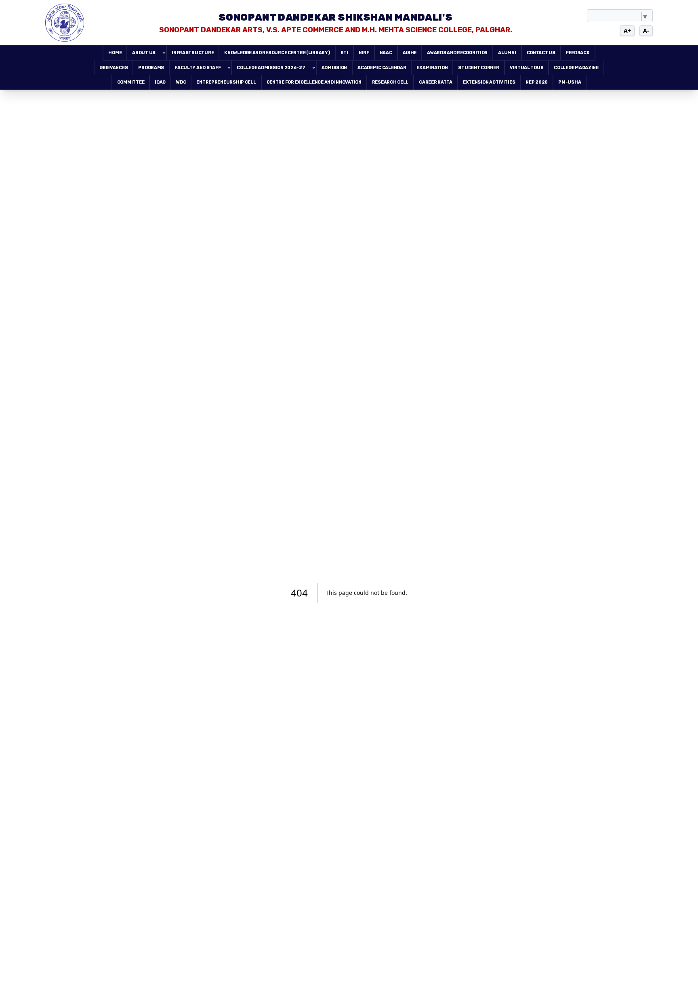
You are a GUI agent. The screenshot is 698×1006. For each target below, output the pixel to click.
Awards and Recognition (457, 52)
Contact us (541, 52)
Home (115, 52)
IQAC (160, 82)
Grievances (113, 67)
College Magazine (576, 67)
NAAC (386, 52)
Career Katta (435, 82)
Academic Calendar (381, 67)
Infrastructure (193, 52)
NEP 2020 (537, 82)
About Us (144, 52)
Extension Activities (489, 82)
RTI (344, 52)
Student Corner (478, 67)
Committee (131, 82)
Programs (151, 67)
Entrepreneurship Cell (226, 82)
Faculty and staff (197, 67)
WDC (181, 82)
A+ (627, 30)
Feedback (578, 52)
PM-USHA (569, 82)
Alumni (507, 52)
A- (646, 30)
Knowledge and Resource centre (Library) (277, 52)
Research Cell (390, 82)
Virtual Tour (527, 67)
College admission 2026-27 (271, 67)
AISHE (410, 52)
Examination (432, 67)
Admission (334, 67)
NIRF (364, 52)
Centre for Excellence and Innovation (314, 82)
